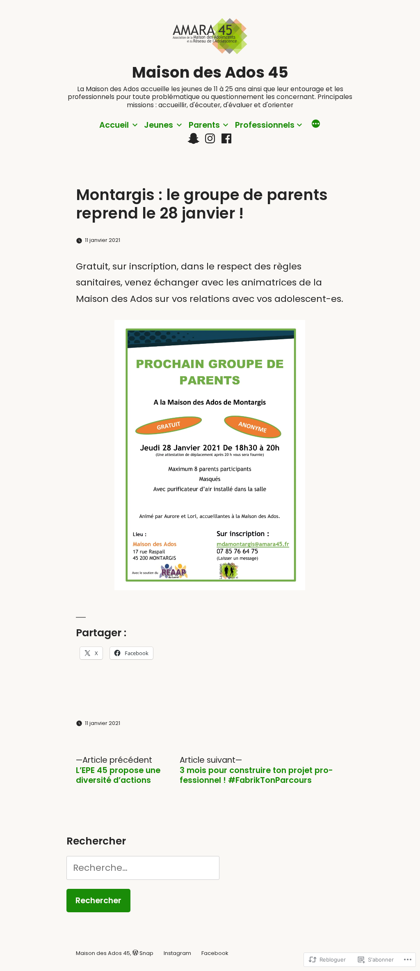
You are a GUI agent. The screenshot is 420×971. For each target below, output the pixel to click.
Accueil (114, 125)
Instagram (177, 953)
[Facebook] (226, 138)
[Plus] (316, 125)
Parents (204, 125)
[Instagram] (210, 138)
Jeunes (158, 125)
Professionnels (264, 125)
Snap (146, 953)
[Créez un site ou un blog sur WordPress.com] (135, 953)
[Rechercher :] (142, 867)
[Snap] (193, 138)
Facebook (214, 953)
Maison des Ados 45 (210, 72)
